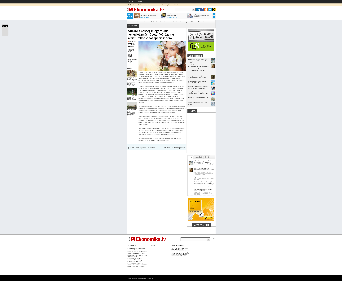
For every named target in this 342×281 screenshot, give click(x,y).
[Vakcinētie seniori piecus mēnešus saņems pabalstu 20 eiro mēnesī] (213, 62)
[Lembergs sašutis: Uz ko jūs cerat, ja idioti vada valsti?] (213, 79)
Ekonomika (131, 22)
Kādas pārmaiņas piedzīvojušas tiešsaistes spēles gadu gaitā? (196, 92)
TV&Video (193, 22)
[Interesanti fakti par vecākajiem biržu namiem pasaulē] (213, 89)
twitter (210, 9)
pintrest (206, 9)
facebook (202, 9)
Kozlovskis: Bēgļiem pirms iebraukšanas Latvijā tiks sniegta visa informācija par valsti (141, 148)
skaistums (130, 61)
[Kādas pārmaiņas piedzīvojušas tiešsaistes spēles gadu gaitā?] (213, 95)
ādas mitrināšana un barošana (132, 48)
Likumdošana (167, 22)
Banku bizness (142, 5)
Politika (135, 5)
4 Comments (203, 193)
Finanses (140, 22)
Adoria (129, 51)
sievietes (130, 56)
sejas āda (130, 55)
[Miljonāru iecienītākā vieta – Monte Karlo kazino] (213, 100)
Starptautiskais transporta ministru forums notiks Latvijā (203, 190)
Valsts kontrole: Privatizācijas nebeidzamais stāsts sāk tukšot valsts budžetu (198, 66)
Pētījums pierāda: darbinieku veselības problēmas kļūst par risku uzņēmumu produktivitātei (136, 260)
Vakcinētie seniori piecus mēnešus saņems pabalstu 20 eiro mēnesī (197, 60)
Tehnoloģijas (184, 22)
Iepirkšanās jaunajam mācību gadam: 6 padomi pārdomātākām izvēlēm (137, 252)
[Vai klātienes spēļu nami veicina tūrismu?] (213, 84)
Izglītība (176, 22)
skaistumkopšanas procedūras (132, 60)
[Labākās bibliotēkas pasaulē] (213, 106)
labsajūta (130, 54)
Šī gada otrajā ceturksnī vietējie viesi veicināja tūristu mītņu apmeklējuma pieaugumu (202, 15)
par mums (212, 2)
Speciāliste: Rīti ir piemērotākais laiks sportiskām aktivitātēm (174, 148)
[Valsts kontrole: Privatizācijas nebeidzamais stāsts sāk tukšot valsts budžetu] (213, 68)
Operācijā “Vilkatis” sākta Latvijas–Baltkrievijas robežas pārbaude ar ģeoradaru (132, 98)
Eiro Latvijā (175, 5)
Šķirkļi (206, 157)
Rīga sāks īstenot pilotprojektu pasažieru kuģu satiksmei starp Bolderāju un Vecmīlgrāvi (131, 113)
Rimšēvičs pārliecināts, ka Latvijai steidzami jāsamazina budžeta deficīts (204, 182)
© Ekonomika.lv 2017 (148, 278)
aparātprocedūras (132, 53)
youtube (214, 9)
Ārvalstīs (159, 22)
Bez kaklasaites (133, 26)
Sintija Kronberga (132, 58)
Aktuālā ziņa (142, 18)
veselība (130, 63)
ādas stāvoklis (131, 50)
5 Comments (203, 186)
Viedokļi (201, 22)
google (198, 9)
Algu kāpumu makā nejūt (195, 70)
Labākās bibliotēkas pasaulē (196, 102)
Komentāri (198, 157)
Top (190, 157)
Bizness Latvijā (149, 18)
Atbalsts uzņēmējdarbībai (153, 5)
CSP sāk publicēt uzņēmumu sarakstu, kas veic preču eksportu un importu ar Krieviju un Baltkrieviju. (149, 15)
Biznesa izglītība (166, 5)
